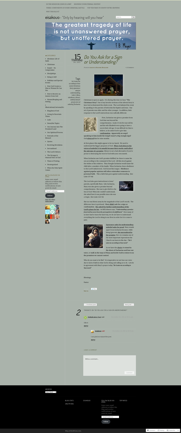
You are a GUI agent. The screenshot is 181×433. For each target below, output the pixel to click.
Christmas (51, 64)
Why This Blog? (52, 12)
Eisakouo (86, 400)
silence (77, 97)
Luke (49, 120)
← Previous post (90, 304)
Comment (129, 372)
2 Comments (130, 67)
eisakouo (52, 17)
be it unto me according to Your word (74, 83)
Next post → (129, 304)
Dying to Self (51, 77)
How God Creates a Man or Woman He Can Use (53, 88)
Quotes (49, 141)
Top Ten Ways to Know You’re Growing (103, 8)
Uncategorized (52, 164)
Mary (78, 95)
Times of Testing (53, 161)
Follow (50, 196)
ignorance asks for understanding (75, 90)
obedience (71, 97)
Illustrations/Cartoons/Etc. (54, 107)
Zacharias (77, 104)
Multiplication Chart (94, 317)
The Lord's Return (53, 152)
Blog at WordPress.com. (73, 431)
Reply (86, 326)
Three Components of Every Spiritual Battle (65, 8)
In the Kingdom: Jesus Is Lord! (58, 4)
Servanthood (51, 148)
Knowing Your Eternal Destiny (87, 4)
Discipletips (51, 73)
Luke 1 (74, 95)
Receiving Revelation (102, 67)
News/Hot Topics (53, 123)
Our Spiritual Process (55, 132)
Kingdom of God (53, 111)
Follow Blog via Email (52, 176)
